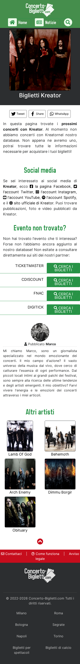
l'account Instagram (57, 192)
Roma (58, 613)
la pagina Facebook (52, 186)
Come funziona (47, 554)
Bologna (21, 625)
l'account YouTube (23, 197)
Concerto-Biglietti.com (46, 598)
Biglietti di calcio (58, 648)
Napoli (22, 636)
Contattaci (13, 554)
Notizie (50, 22)
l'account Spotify (60, 197)
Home (22, 22)
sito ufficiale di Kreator (33, 203)
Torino (58, 636)
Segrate (59, 625)
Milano (21, 613)
